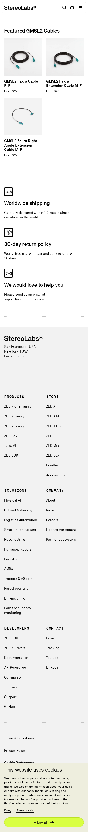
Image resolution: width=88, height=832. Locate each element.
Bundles (52, 465)
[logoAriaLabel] (20, 7)
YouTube (52, 658)
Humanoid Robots (17, 549)
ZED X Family (14, 416)
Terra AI (10, 446)
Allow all (40, 822)
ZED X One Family (17, 406)
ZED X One (54, 426)
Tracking (52, 648)
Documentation (16, 658)
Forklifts (10, 559)
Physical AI (12, 500)
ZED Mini (53, 446)
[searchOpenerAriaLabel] (64, 7)
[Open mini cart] (72, 7)
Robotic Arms (14, 539)
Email (50, 638)
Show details (25, 810)
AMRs (8, 569)
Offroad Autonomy (18, 510)
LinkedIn (52, 667)
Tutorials (10, 687)
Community (13, 677)
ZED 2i (51, 436)
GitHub (9, 707)
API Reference (15, 667)
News (50, 510)
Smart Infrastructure (20, 530)
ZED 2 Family (14, 426)
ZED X (50, 406)
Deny (7, 810)
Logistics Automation (20, 520)
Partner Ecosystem (61, 539)
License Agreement (61, 530)
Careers (52, 520)
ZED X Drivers (14, 648)
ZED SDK (11, 455)
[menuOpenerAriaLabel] (81, 7)
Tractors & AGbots (18, 579)
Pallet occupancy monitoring (17, 610)
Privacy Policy (15, 751)
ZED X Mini (54, 416)
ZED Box (10, 436)
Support (10, 697)
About (50, 500)
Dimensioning (14, 598)
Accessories (55, 475)
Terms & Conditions (19, 738)
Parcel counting (16, 588)
